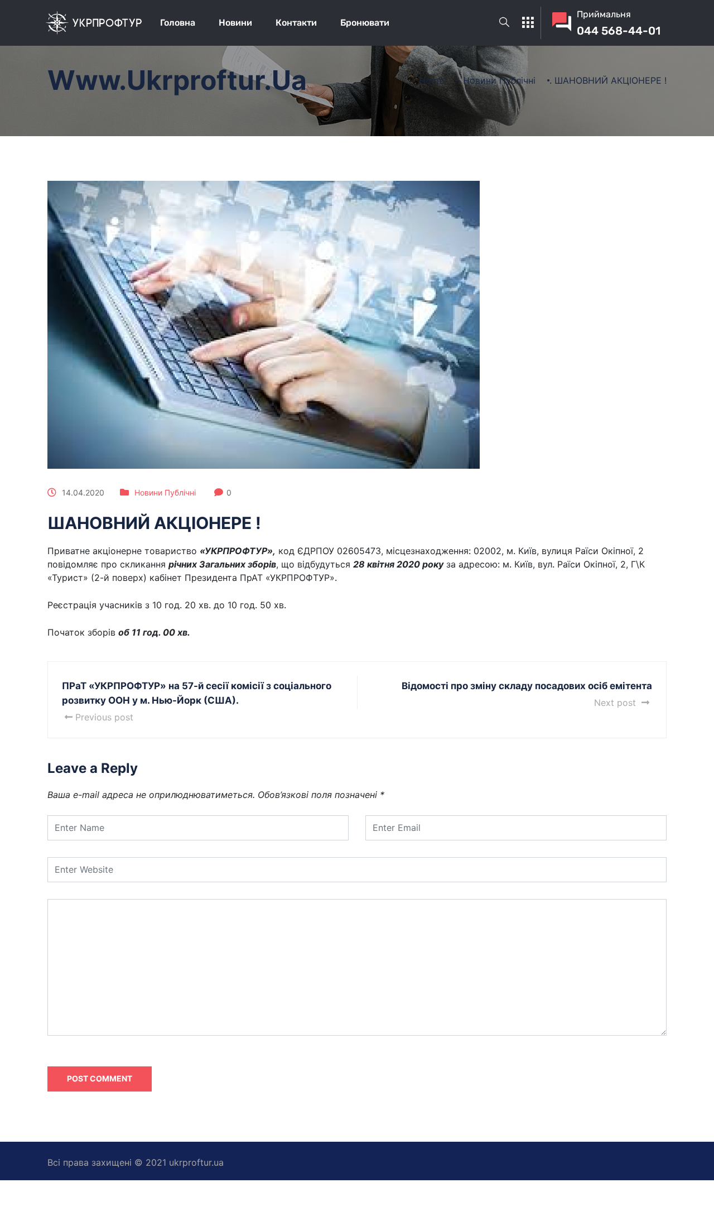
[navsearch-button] (504, 23)
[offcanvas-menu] (527, 23)
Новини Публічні (165, 492)
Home (431, 80)
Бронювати (364, 22)
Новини (235, 22)
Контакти (296, 22)
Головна (177, 22)
